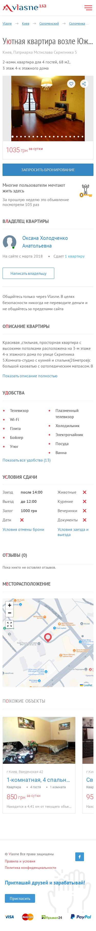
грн (24, 150)
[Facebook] (79, 856)
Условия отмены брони (23, 529)
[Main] (24, 8)
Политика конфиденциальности (30, 868)
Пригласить (20, 898)
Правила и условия (20, 861)
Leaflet (87, 685)
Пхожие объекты (24, 701)
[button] (48, 638)
